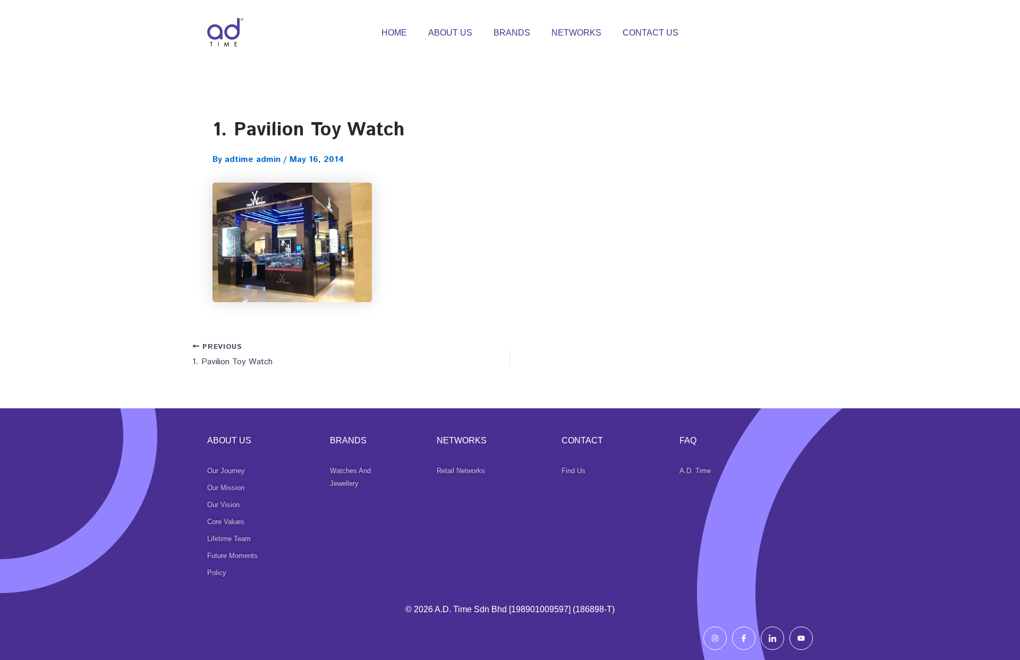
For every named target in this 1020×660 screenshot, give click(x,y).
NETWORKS (576, 32)
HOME (394, 32)
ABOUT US (450, 32)
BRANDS (512, 32)
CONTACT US (650, 32)
